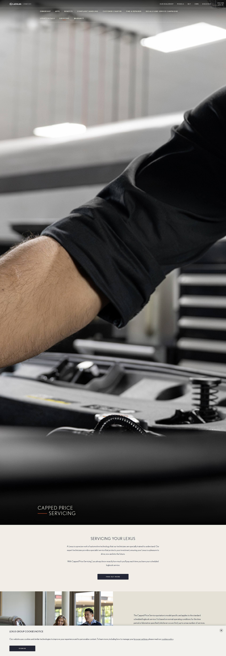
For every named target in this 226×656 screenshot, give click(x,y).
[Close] (221, 630)
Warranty (79, 18)
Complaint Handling (87, 11)
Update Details (47, 18)
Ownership (45, 11)
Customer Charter (112, 11)
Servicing (64, 18)
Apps (57, 11)
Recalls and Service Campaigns (162, 11)
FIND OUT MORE (113, 576)
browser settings (141, 639)
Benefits (68, 11)
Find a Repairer (133, 11)
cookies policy (167, 639)
